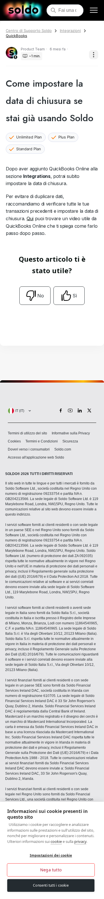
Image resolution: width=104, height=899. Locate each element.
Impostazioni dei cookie (51, 855)
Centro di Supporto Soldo (29, 30)
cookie (56, 841)
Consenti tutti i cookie (51, 885)
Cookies (14, 441)
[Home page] (23, 10)
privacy (80, 841)
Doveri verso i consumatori (29, 449)
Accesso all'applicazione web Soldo (36, 457)
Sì (75, 296)
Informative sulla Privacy (71, 433)
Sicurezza (70, 441)
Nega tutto (51, 870)
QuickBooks (16, 35)
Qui (30, 218)
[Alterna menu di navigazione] (93, 10)
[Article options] (93, 54)
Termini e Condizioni (41, 441)
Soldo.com (62, 449)
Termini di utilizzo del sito (27, 433)
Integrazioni (70, 30)
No (40, 296)
